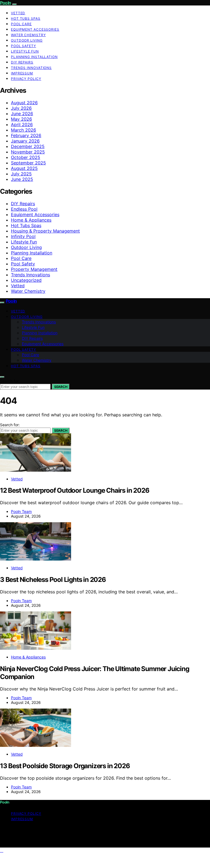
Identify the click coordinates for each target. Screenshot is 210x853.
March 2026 (23, 130)
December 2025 (28, 146)
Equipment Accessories (35, 29)
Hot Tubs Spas (25, 18)
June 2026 (22, 113)
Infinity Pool (23, 236)
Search (60, 387)
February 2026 (26, 135)
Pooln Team (21, 511)
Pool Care (21, 24)
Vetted (18, 13)
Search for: (10, 381)
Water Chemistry (28, 35)
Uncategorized (26, 280)
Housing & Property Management (45, 231)
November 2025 (28, 152)
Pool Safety (23, 46)
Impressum (22, 73)
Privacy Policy (26, 79)
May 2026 (21, 119)
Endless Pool (24, 209)
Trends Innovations (31, 68)
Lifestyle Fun (25, 51)
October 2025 (25, 157)
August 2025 (24, 168)
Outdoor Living (27, 40)
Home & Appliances (31, 220)
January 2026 (25, 141)
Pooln (5, 2)
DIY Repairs (22, 62)
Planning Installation (34, 57)
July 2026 (21, 108)
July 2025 (21, 173)
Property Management (34, 269)
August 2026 (24, 102)
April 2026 (22, 124)
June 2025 (22, 179)
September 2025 (28, 163)
